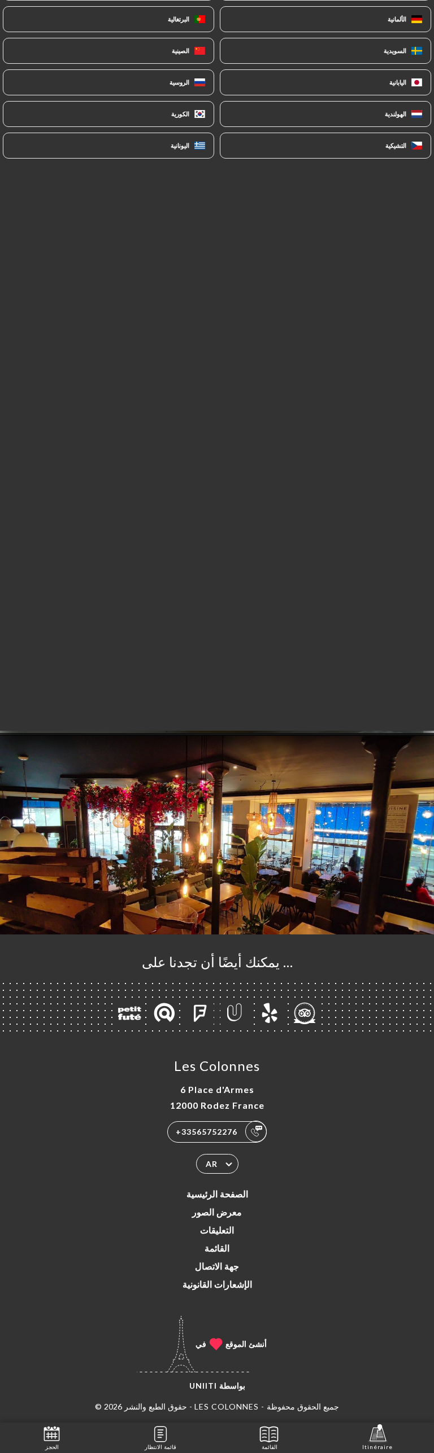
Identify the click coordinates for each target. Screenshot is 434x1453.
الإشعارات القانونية (217, 1284)
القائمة (217, 1248)
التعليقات (217, 1229)
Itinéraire (377, 1446)
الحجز (52, 1446)
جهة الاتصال (217, 1266)
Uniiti (203, 1385)
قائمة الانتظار (160, 1446)
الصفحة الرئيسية (217, 1193)
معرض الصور (217, 1211)
